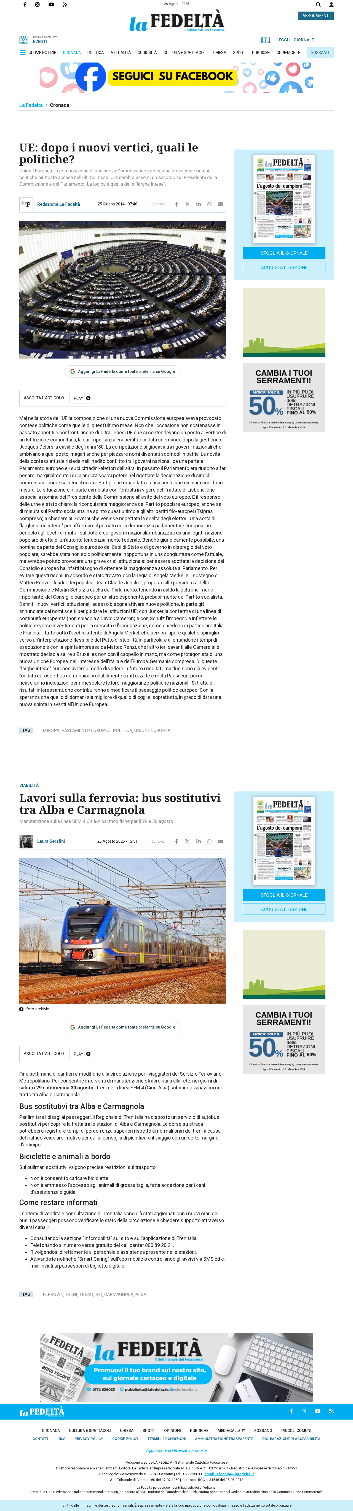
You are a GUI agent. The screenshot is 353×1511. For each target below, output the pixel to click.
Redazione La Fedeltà (58, 204)
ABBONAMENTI (316, 15)
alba (140, 1294)
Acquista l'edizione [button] (284, 267)
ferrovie (53, 1294)
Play (78, 398)
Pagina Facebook (29, 4)
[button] (331, 5)
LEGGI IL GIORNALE (295, 39)
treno (86, 1294)
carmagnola (118, 1294)
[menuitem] (42, 52)
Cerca (318, 5)
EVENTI (40, 41)
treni (71, 1294)
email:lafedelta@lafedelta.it (229, 1474)
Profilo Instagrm (42, 4)
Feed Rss (69, 4)
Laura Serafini (51, 841)
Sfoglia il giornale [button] (284, 253)
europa (51, 730)
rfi (98, 1294)
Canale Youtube (56, 4)
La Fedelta (31, 105)
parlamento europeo (86, 730)
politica (122, 730)
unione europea (152, 730)
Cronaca (59, 105)
